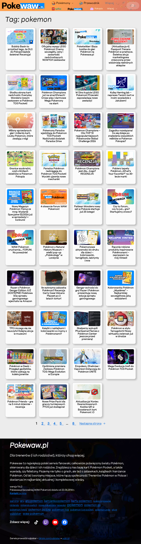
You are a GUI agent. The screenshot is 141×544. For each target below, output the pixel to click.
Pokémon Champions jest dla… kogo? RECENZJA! (87, 171)
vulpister (15, 514)
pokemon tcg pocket (82, 510)
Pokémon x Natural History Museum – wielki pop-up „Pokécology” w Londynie (53, 252)
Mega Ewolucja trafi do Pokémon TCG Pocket (121, 367)
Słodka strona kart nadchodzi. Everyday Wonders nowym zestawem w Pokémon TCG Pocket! (20, 98)
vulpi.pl (65, 538)
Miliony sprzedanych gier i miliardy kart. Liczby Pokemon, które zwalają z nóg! (20, 135)
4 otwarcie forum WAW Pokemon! (54, 208)
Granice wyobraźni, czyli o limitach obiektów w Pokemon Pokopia (20, 173)
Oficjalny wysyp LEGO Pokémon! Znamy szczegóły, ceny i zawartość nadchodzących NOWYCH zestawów (54, 53)
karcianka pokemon (57, 501)
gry (22, 501)
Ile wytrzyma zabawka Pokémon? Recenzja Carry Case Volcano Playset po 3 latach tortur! (53, 293)
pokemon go (92, 505)
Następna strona (92, 423)
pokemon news (18, 510)
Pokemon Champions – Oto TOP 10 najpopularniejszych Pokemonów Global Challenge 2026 (87, 136)
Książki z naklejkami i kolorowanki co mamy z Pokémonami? (54, 331)
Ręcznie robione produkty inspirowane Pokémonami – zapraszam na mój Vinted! (121, 252)
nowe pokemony (47, 505)
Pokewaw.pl (29, 445)
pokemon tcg (60, 509)
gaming (14, 501)
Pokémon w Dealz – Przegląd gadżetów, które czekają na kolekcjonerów (20, 370)
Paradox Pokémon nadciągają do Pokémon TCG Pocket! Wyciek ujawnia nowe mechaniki (53, 174)
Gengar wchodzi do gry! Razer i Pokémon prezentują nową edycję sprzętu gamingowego (87, 293)
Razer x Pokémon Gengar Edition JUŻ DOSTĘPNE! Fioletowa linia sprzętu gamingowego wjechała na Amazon (20, 295)
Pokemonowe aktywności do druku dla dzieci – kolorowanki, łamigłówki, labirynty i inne (87, 254)
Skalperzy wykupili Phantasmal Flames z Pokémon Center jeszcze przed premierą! (87, 334)
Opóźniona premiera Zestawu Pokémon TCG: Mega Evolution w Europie (53, 370)
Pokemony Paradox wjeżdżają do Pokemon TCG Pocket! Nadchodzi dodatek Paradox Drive (54, 136)
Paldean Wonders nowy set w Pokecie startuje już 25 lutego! (87, 209)
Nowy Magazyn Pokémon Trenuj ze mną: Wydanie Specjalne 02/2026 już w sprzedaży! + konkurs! (20, 213)
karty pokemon (81, 501)
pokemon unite (102, 510)
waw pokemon (33, 514)
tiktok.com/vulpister (49, 538)
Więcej (109, 3)
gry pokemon (34, 501)
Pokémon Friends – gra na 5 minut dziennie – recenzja (20, 404)
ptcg (114, 510)
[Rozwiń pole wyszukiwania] (132, 5)
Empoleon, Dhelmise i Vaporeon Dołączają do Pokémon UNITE (87, 369)
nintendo (14, 505)
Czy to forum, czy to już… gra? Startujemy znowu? (121, 209)
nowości (61, 505)
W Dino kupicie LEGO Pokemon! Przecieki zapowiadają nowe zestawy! (87, 97)
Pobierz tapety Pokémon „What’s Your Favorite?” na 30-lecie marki (121, 173)
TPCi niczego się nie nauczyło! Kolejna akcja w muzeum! (20, 331)
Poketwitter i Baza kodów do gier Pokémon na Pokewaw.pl (87, 51)
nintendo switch (28, 505)
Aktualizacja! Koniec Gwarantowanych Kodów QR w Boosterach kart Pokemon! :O (87, 407)
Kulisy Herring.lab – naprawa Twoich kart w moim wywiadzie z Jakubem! (121, 97)
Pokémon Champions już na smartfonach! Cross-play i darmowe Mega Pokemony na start (53, 98)
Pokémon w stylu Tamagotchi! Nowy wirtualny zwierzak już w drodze (121, 332)
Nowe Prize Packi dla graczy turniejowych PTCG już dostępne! (53, 404)
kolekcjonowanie (102, 501)
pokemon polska (39, 509)
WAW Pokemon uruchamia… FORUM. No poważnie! (20, 250)
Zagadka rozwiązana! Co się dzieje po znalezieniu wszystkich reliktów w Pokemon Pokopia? (120, 136)
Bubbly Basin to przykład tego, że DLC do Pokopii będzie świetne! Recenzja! (20, 51)
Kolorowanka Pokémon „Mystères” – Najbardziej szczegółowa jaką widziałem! (121, 293)
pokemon (75, 505)
